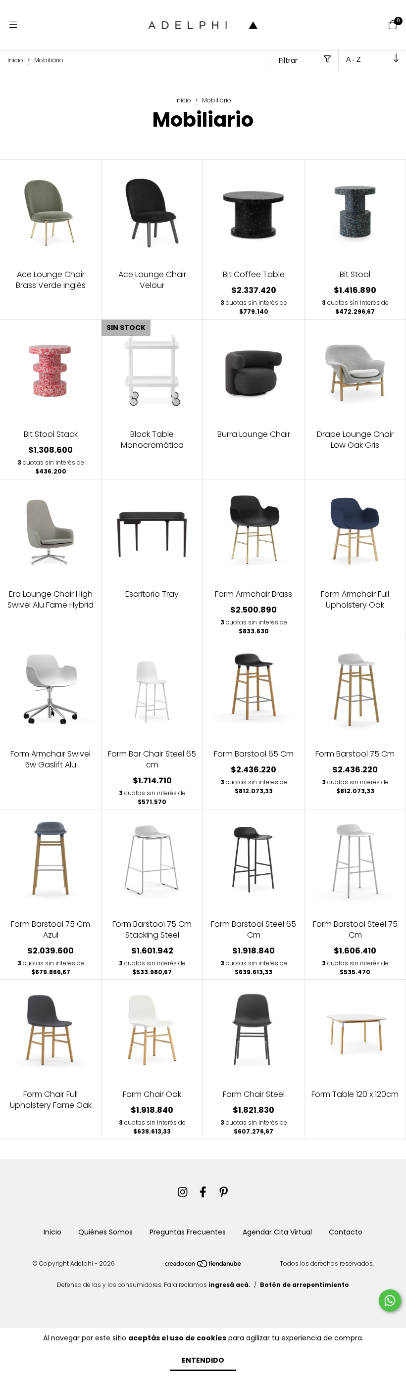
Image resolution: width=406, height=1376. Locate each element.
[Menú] (13, 25)
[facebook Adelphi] (203, 1192)
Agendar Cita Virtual (277, 1232)
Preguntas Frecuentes (188, 1232)
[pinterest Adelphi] (223, 1192)
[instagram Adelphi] (182, 1192)
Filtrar (288, 60)
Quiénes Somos (105, 1232)
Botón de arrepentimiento (304, 1285)
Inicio (15, 60)
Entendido (203, 1360)
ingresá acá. (229, 1285)
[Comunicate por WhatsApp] (390, 1300)
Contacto (345, 1232)
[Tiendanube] (203, 1266)
